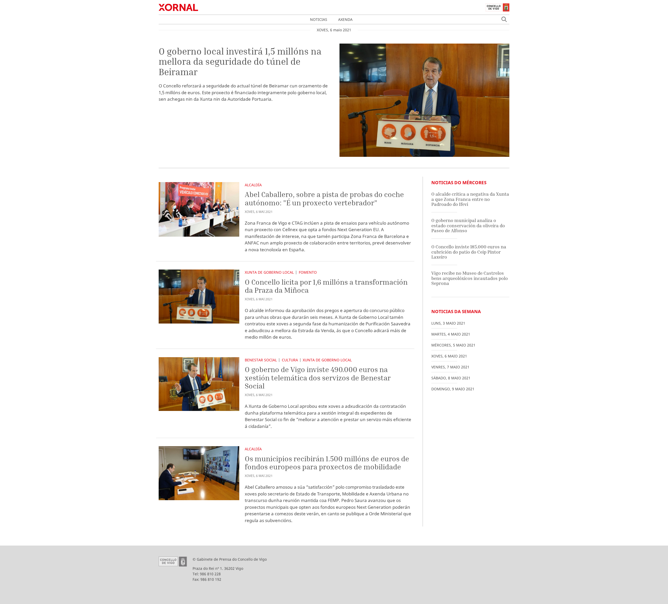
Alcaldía (253, 184)
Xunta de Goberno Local (269, 272)
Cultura (290, 359)
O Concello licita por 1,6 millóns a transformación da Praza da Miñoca (326, 286)
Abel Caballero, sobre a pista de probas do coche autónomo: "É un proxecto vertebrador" (324, 198)
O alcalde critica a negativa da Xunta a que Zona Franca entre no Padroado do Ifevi (470, 199)
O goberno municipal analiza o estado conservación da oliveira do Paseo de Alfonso (468, 225)
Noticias (318, 19)
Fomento (308, 272)
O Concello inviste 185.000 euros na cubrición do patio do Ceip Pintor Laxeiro (468, 252)
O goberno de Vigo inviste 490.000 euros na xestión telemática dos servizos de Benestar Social (318, 377)
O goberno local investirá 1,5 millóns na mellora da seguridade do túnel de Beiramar (240, 61)
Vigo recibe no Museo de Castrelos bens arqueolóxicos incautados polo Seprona (469, 278)
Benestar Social (261, 359)
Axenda (345, 19)
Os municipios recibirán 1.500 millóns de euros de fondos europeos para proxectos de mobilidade (327, 462)
